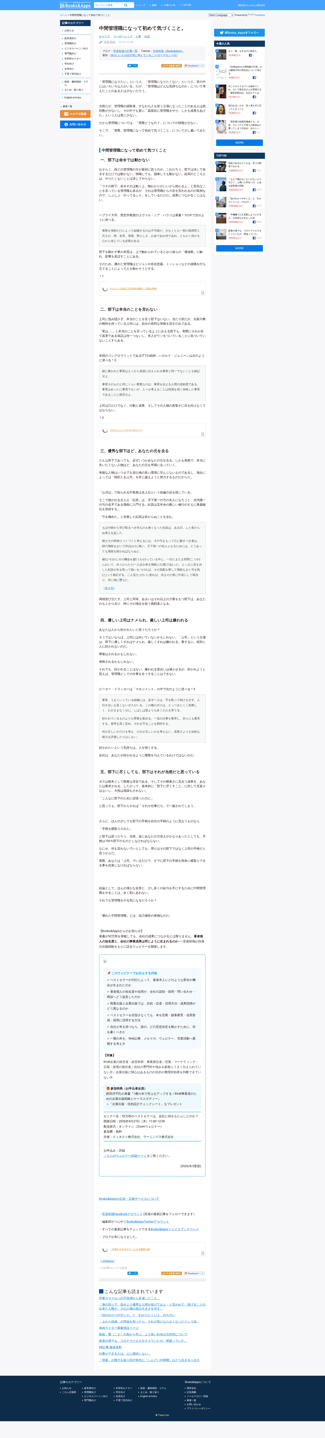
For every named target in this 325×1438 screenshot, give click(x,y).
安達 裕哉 (109, 42)
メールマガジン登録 (197, 1396)
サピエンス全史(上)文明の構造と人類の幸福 (133, 288)
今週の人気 (169, 5)
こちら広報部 (69, 1392)
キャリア (104, 36)
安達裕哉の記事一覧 (125, 51)
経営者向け (70, 38)
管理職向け (70, 43)
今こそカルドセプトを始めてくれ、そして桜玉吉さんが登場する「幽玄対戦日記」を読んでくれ (244, 89)
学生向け (69, 63)
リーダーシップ (122, 36)
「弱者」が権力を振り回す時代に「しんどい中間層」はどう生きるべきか (149, 1360)
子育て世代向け (72, 73)
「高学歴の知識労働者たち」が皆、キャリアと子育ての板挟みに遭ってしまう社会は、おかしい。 (244, 124)
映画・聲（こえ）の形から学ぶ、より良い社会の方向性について (143, 1334)
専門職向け (70, 53)
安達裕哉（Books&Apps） (168, 51)
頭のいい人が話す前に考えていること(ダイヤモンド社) (144, 55)
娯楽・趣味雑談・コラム (153, 1388)
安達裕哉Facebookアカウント (122, 1214)
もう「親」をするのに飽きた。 (243, 51)
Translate (259, 15)
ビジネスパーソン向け (76, 48)
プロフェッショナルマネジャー (126, 430)
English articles (72, 97)
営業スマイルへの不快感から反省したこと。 (129, 1298)
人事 (138, 36)
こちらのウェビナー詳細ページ (125, 1156)
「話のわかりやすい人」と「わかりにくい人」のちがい (137, 1315)
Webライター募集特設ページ (119, 1328)
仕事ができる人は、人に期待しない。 (125, 1353)
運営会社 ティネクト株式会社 (251, 5)
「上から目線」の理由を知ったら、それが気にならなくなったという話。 (149, 1321)
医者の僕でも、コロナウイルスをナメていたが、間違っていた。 (143, 1341)
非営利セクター (72, 58)
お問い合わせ (194, 1404)
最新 (154, 5)
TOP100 (186, 5)
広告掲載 (191, 1392)
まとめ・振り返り (73, 89)
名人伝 (109, 588)
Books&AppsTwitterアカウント (147, 1221)
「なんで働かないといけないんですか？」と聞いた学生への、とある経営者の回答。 (244, 182)
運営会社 (191, 1388)
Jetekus (107, 1261)
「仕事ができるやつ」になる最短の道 (130, 1249)
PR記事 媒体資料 (110, 1347)
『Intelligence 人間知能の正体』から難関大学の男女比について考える (245, 70)
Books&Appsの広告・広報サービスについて (129, 1199)
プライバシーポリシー (198, 1408)
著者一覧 (67, 106)
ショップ (140, 5)
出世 (147, 36)
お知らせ (69, 30)
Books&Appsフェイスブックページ (175, 1229)
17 (135, 66)
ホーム (63, 15)
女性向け (69, 68)
